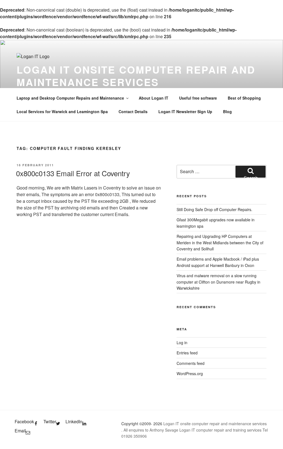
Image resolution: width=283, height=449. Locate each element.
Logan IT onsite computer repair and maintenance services (136, 75)
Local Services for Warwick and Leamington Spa (62, 111)
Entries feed (187, 352)
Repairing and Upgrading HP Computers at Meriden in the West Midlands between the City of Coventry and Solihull (220, 242)
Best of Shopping (244, 98)
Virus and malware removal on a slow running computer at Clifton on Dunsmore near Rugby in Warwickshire (218, 282)
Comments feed (191, 363)
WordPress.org (190, 373)
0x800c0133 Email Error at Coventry (73, 173)
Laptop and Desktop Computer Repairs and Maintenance (70, 98)
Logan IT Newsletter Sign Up (185, 111)
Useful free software (198, 98)
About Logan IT (153, 98)
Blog (227, 111)
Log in (182, 342)
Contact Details (133, 111)
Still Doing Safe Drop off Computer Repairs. (214, 209)
